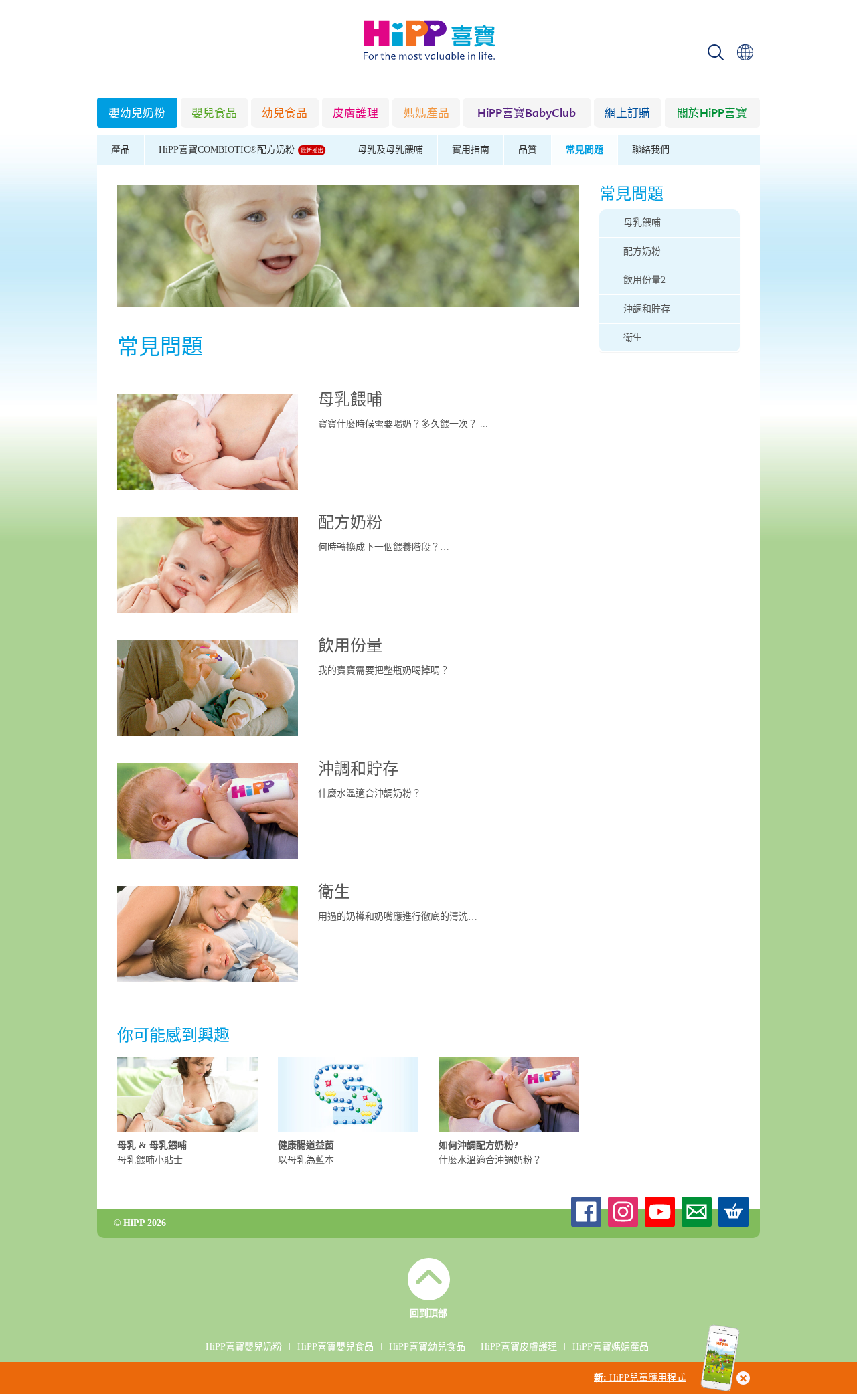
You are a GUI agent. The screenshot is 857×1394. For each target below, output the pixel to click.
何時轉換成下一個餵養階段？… (383, 547)
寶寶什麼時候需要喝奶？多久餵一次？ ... (403, 424)
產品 (120, 150)
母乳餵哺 (350, 401)
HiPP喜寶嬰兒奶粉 (244, 1347)
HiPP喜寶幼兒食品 (427, 1347)
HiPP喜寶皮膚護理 (519, 1347)
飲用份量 (350, 647)
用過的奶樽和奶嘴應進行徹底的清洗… (397, 916)
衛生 (334, 893)
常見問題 (584, 150)
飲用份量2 (644, 280)
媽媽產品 (426, 114)
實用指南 (470, 150)
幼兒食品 (284, 114)
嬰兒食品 (214, 114)
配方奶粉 (350, 524)
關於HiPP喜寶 (712, 114)
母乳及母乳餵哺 (390, 150)
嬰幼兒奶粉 (136, 114)
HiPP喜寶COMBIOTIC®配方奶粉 (228, 150)
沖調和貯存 (358, 770)
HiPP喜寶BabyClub (526, 114)
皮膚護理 (355, 114)
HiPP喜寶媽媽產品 (610, 1347)
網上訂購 (627, 114)
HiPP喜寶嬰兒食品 (335, 1347)
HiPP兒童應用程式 (640, 1378)
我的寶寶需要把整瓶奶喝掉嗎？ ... (389, 670)
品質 (527, 150)
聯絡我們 (651, 150)
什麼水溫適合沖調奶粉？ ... (375, 793)
